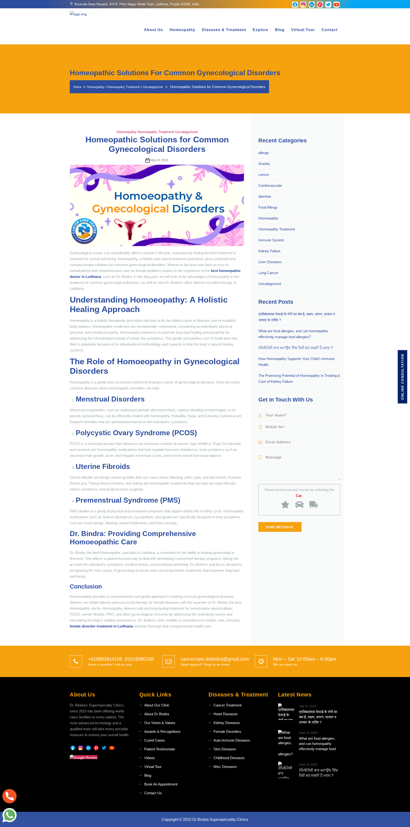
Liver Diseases (270, 262)
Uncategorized (153, 87)
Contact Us (153, 793)
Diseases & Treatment (224, 30)
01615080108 (139, 659)
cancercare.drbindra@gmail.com (215, 659)
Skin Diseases (225, 749)
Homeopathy (182, 30)
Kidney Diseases (227, 723)
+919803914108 (106, 659)
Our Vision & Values (159, 723)
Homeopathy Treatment (123, 87)
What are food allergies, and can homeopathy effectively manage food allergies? (307, 746)
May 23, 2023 (159, 160)
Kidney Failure (269, 251)
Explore (260, 30)
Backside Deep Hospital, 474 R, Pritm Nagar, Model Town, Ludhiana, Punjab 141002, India (137, 4)
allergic (263, 153)
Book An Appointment (160, 784)
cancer (263, 175)
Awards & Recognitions (162, 731)
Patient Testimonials (159, 749)
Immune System (271, 240)
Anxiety (264, 164)
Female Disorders (227, 731)
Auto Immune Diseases (232, 740)
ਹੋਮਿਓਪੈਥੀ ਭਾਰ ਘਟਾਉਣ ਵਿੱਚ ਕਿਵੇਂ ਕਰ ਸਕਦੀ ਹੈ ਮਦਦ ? (295, 348)
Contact (329, 30)
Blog (279, 30)
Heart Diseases (226, 714)
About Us (153, 30)
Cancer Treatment (228, 705)
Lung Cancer (268, 273)
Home (77, 87)
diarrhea (264, 196)
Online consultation (402, 377)
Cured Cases (154, 740)
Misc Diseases (225, 767)
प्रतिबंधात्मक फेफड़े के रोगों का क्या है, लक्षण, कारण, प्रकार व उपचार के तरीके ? (318, 717)
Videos (149, 758)
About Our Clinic (157, 705)
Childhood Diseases (229, 758)
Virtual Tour (303, 30)
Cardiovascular (270, 185)
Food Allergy (268, 207)
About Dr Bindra (156, 714)
